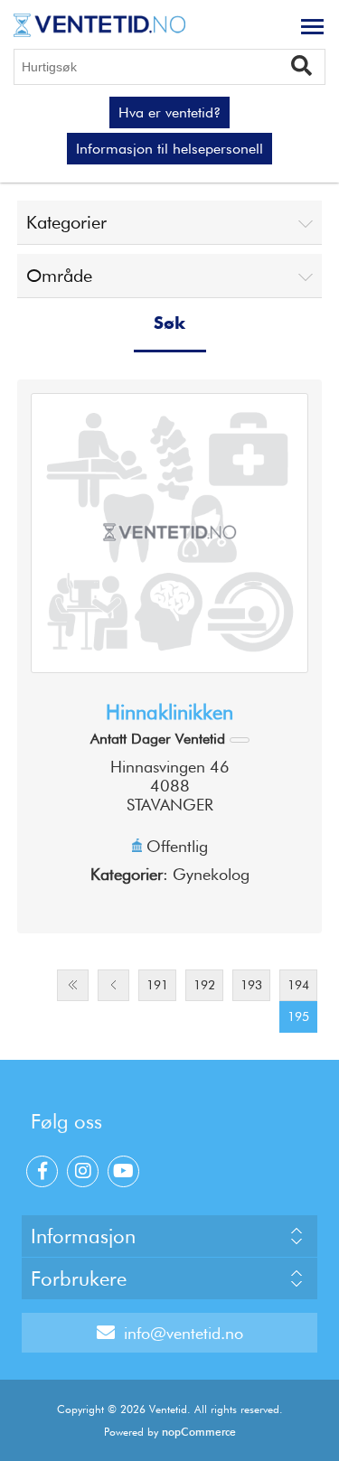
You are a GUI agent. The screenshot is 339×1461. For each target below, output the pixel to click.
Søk (308, 64)
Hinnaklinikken (169, 712)
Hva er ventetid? (169, 112)
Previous (113, 985)
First (73, 985)
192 (204, 985)
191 (157, 985)
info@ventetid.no (183, 1333)
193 (251, 985)
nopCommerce (199, 1431)
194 (298, 985)
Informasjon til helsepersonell (169, 148)
